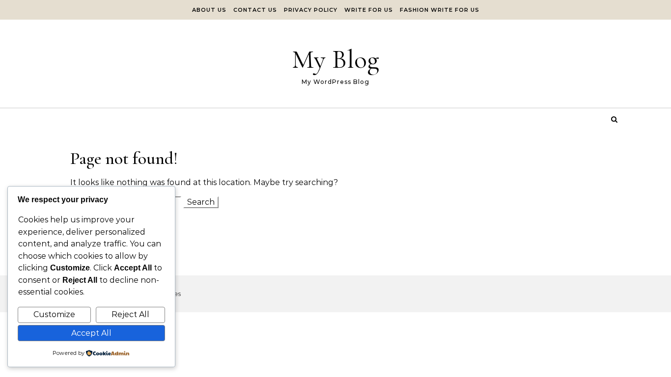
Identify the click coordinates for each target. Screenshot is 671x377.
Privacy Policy (310, 9)
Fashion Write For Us (439, 9)
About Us (209, 9)
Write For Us (368, 9)
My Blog (335, 59)
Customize (54, 314)
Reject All (130, 314)
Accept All (91, 333)
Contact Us (255, 9)
